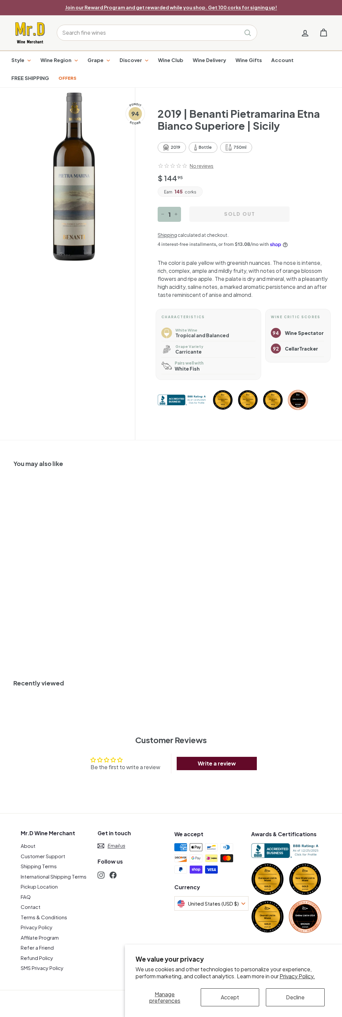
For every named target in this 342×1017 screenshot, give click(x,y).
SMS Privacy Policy (42, 968)
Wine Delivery (209, 60)
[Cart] (323, 33)
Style (18, 60)
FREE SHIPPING (30, 78)
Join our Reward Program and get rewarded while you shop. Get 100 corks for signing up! (171, 7)
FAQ (26, 897)
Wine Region (56, 60)
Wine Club (170, 60)
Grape (96, 60)
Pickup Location (39, 886)
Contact (30, 907)
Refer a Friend (37, 947)
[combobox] (157, 33)
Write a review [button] (217, 763)
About (28, 846)
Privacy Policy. (297, 976)
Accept (230, 997)
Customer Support (43, 856)
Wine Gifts (248, 60)
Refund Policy (37, 958)
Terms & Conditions (44, 917)
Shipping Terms (39, 866)
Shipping (167, 235)
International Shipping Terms (54, 876)
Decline (295, 997)
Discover (131, 60)
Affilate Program (40, 937)
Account (282, 60)
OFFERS (67, 78)
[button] (173, 166)
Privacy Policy (36, 927)
